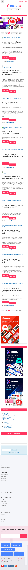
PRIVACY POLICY (7, 554)
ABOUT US (5, 545)
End (20, 33)
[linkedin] (12, 566)
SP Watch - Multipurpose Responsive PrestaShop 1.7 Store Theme (12, 260)
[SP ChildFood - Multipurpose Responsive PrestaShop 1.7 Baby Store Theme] (13, 284)
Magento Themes (21, 558)
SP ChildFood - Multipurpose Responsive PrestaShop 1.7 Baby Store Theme (12, 290)
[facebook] (9, 566)
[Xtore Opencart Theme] (14, 392)
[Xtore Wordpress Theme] (14, 362)
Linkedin (3, 516)
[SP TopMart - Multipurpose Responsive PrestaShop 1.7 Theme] (13, 150)
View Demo (12, 58)
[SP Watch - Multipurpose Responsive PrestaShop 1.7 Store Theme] (13, 255)
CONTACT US (19, 554)
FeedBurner (16, 452)
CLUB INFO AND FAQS (8, 549)
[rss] (16, 566)
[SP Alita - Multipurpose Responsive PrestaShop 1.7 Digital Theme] (13, 201)
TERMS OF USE (16, 545)
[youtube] (2, 566)
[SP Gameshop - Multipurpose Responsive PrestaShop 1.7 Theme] (13, 173)
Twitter (2, 517)
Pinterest (3, 519)
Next (17, 33)
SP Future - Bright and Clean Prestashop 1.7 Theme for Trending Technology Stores (13, 72)
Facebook (3, 514)
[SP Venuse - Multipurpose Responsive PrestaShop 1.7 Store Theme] (13, 226)
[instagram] (19, 566)
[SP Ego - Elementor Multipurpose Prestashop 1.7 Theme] (13, 38)
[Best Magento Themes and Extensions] (14, 6)
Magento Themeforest (5, 560)
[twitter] (5, 566)
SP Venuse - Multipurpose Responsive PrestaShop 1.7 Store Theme (12, 231)
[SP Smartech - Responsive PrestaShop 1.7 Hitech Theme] (13, 128)
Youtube (2, 521)
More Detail (5, 57)
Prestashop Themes (10, 61)
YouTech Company (13, 558)
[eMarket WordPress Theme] (14, 329)
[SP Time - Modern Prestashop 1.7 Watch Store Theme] (12, 98)
